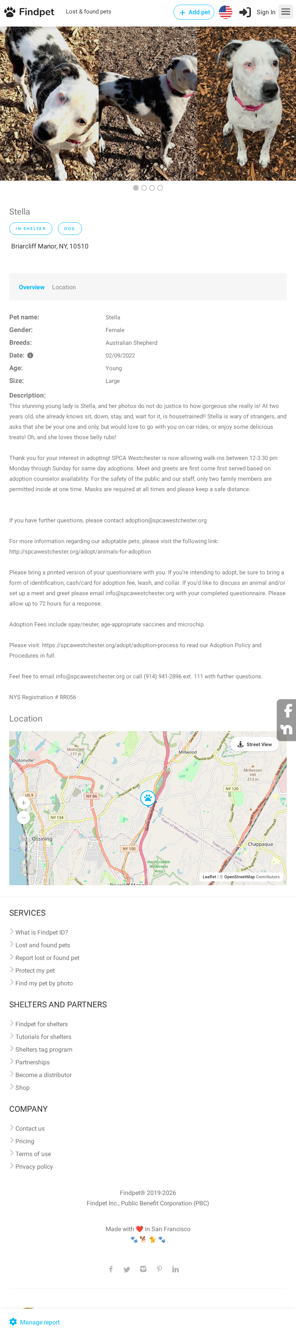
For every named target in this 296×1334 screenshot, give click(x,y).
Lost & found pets (88, 11)
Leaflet (209, 876)
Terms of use (33, 1154)
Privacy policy (34, 1166)
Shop (22, 1087)
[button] (142, 791)
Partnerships (32, 1062)
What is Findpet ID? (41, 932)
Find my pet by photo (44, 983)
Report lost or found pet (47, 957)
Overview (32, 287)
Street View (259, 744)
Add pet (198, 12)
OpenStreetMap (239, 876)
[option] (49, 104)
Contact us (30, 1128)
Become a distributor (43, 1075)
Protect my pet (35, 970)
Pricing (24, 1141)
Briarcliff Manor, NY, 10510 (50, 246)
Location (64, 287)
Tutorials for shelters (43, 1036)
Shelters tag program (43, 1049)
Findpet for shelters (41, 1024)
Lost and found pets (42, 945)
